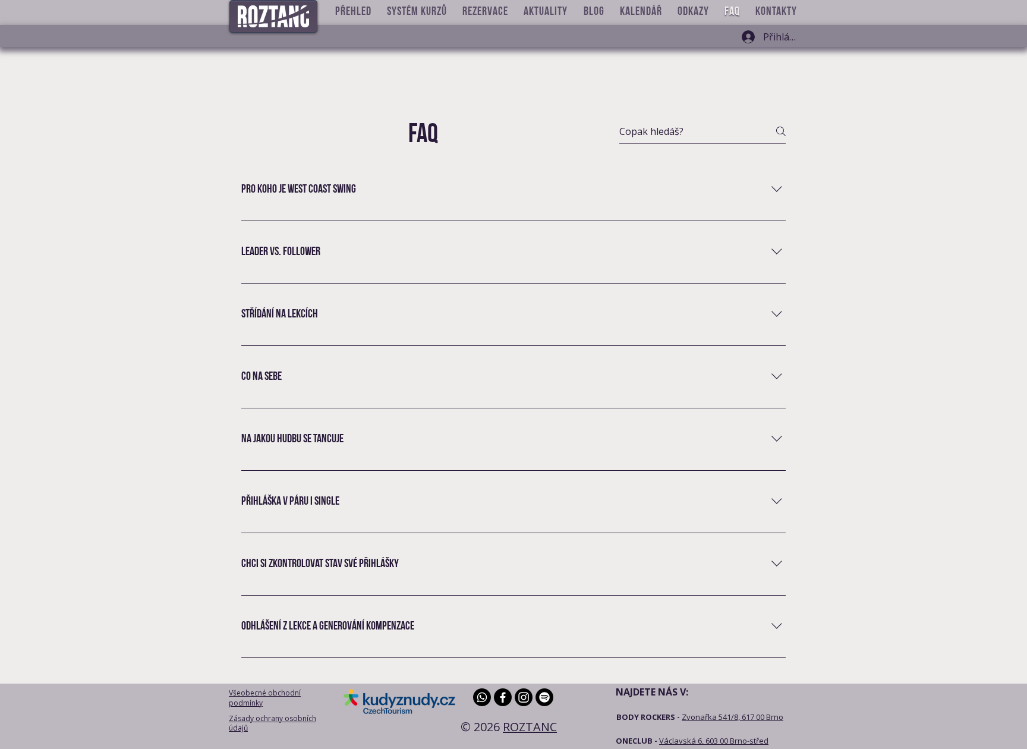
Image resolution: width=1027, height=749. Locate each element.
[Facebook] (503, 697)
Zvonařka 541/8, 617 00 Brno (732, 717)
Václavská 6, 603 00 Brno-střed (713, 740)
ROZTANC (530, 727)
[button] (353, 12)
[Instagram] (524, 697)
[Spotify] (544, 697)
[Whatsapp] (482, 697)
